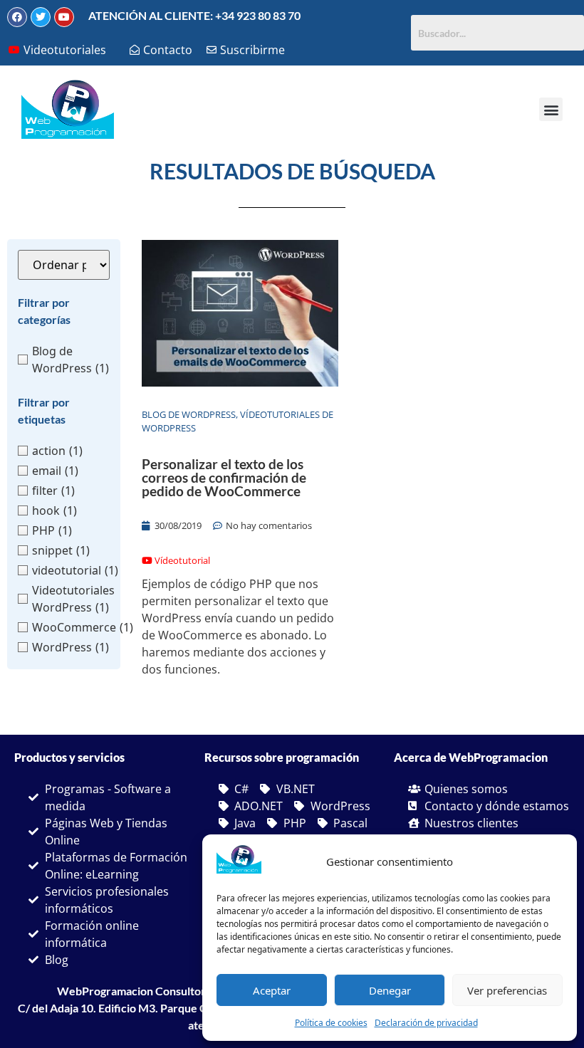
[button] (551, 109)
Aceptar (272, 990)
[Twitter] (41, 17)
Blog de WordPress (189, 414)
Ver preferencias (507, 990)
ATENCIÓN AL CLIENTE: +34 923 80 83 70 (194, 15)
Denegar (390, 990)
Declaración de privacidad (426, 1023)
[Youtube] (64, 17)
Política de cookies (331, 1023)
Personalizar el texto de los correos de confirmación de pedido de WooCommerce (224, 477)
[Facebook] (17, 17)
